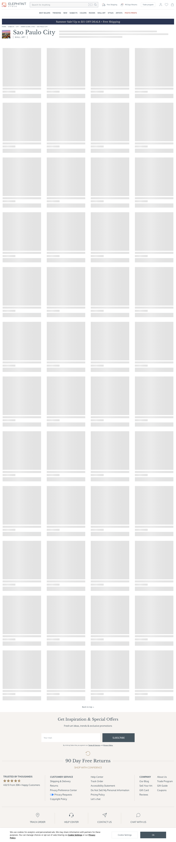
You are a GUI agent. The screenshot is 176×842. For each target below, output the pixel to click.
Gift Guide (162, 785)
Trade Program (165, 781)
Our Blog (144, 781)
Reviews (143, 794)
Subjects (11, 26)
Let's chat (96, 799)
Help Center (97, 776)
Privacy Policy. (108, 745)
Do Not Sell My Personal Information (110, 790)
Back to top (87, 707)
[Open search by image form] (90, 4)
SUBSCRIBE (118, 737)
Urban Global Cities (28, 26)
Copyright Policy (58, 799)
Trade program (148, 5)
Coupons (162, 790)
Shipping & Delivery (60, 781)
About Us (162, 776)
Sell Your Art (145, 785)
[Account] (160, 6)
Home (4, 26)
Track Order (97, 781)
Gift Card (144, 790)
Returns (54, 785)
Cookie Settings (75, 835)
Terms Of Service (94, 745)
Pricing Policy (98, 794)
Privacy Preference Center (63, 790)
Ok (153, 835)
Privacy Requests (63, 794)
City (17, 26)
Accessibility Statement (103, 785)
